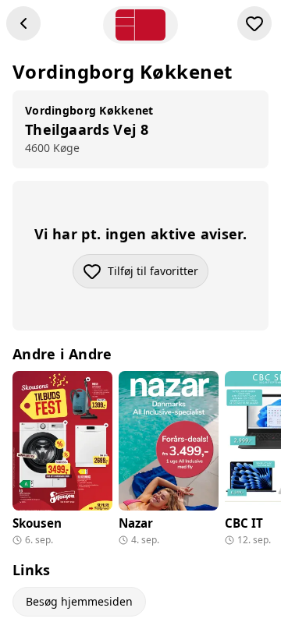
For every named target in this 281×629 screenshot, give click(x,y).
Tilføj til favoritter (158, 274)
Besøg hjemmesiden (79, 601)
